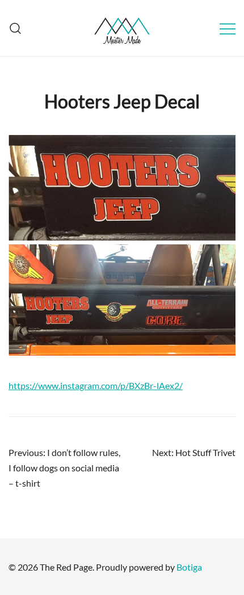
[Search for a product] (16, 28)
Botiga (189, 567)
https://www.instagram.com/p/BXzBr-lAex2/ (96, 385)
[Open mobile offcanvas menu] (227, 28)
